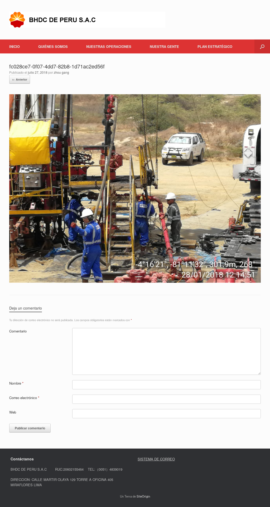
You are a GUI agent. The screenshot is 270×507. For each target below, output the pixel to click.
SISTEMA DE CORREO (156, 458)
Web (12, 412)
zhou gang (61, 72)
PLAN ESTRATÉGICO (214, 46)
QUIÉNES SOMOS (53, 46)
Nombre (16, 383)
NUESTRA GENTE (164, 46)
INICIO (14, 46)
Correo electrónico (24, 397)
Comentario (18, 331)
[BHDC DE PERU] (87, 20)
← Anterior (19, 79)
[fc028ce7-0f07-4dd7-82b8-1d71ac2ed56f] (135, 281)
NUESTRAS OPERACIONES (108, 46)
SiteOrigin (143, 496)
